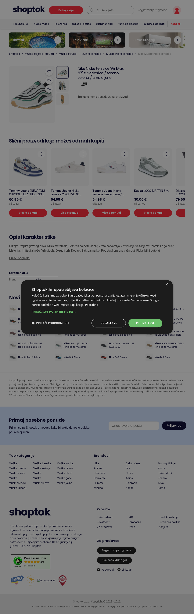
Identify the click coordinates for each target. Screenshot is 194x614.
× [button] (166, 284)
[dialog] (97, 307)
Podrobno (91, 305)
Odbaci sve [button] (108, 323)
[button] (97, 311)
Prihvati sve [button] (145, 323)
